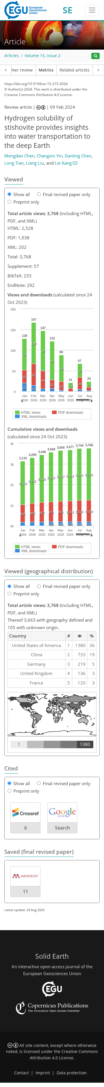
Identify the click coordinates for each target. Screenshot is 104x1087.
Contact (21, 1072)
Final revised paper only (66, 194)
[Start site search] (95, 56)
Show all (21, 194)
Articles (11, 55)
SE (68, 10)
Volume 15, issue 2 (42, 55)
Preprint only (26, 202)
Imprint (43, 1072)
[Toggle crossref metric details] (25, 812)
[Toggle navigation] (92, 10)
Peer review (21, 70)
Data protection (72, 1072)
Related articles (75, 70)
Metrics (46, 70)
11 (25, 891)
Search (62, 828)
